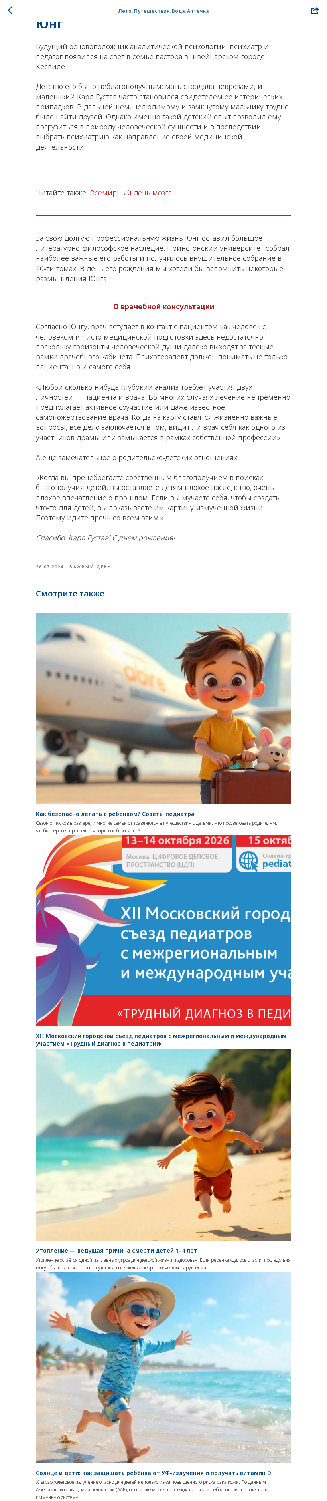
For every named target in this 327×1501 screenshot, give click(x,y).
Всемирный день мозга (131, 192)
